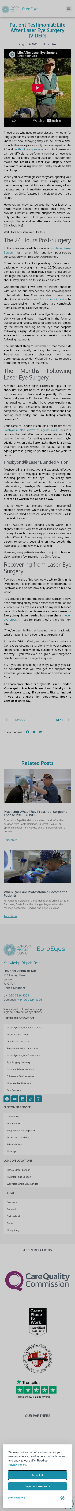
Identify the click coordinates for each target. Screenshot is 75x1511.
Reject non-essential (38, 1486)
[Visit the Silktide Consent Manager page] (62, 1498)
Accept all (37, 1475)
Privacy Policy (17, 1465)
